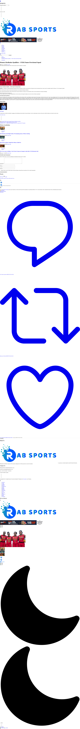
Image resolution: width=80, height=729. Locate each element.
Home (3, 45)
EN (7, 727)
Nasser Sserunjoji (9, 121)
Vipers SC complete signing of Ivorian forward (8, 122)
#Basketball (1, 192)
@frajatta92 (2, 190)
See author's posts (2, 114)
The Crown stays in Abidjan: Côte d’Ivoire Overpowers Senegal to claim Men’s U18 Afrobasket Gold (19, 151)
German (4, 53)
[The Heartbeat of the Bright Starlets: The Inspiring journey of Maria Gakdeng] (2, 129)
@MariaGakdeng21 (6, 189)
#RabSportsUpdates (3, 191)
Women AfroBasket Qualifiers (16, 121)
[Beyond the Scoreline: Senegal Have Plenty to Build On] (2, 138)
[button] (40, 646)
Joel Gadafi (8, 64)
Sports (3, 131)
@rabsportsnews (8, 185)
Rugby (3, 46)
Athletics (3, 47)
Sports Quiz (3, 51)
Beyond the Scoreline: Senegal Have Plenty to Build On (10, 142)
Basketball (3, 48)
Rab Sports (4, 185)
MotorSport (3, 50)
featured (3, 121)
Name (1, 165)
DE (3, 727)
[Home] (0, 42)
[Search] (0, 54)
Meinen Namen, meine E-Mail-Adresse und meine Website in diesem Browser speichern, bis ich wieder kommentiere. (18, 170)
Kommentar (2, 163)
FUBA (5, 121)
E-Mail (1, 166)
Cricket (3, 49)
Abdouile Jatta (9, 135)
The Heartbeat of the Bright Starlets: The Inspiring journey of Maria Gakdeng (15, 133)
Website (1, 168)
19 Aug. (1, 186)
